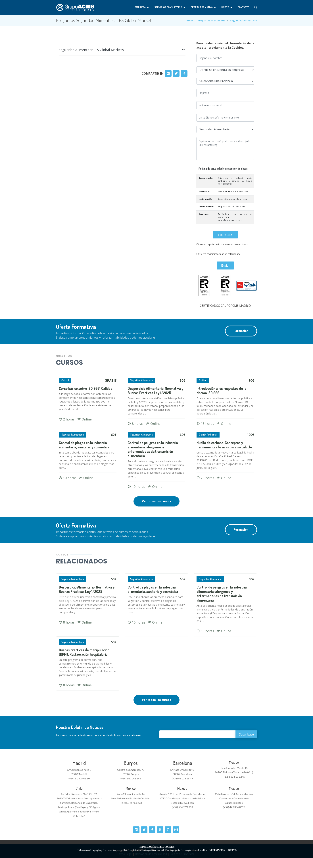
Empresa (140, 7)
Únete (225, 7)
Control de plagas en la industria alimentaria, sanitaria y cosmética (84, 444)
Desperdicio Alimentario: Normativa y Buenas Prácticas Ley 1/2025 (155, 390)
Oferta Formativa (202, 7)
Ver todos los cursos (156, 501)
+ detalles (225, 235)
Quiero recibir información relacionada (220, 254)
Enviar (225, 265)
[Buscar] (255, 7)
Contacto (243, 7)
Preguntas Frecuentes (211, 20)
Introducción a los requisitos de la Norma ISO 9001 (221, 390)
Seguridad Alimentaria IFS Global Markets (91, 50)
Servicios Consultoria (168, 7)
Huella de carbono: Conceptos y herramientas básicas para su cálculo (224, 444)
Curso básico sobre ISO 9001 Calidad (85, 388)
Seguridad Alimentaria (243, 20)
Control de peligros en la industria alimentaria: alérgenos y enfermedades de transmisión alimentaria (153, 449)
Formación (241, 331)
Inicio (189, 20)
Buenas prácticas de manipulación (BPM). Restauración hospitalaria (84, 652)
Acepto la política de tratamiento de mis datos (223, 244)
